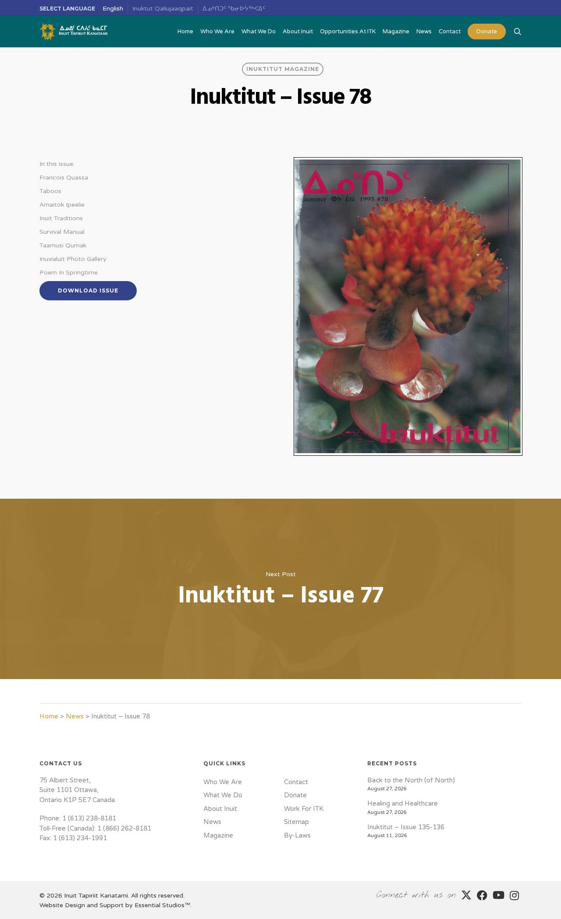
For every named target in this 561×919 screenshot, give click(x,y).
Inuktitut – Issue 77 (280, 589)
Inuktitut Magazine (282, 69)
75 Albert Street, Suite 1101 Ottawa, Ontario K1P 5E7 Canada (77, 790)
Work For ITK (303, 809)
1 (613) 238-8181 (89, 818)
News (75, 716)
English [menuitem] (113, 8)
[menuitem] (113, 9)
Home (48, 716)
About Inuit (220, 809)
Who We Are (222, 782)
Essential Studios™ (162, 905)
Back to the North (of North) (411, 780)
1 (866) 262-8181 (124, 828)
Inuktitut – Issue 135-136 (405, 827)
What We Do (222, 795)
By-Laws (297, 835)
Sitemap (296, 822)
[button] (88, 290)
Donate (295, 795)
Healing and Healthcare (402, 803)
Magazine (218, 835)
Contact (296, 782)
